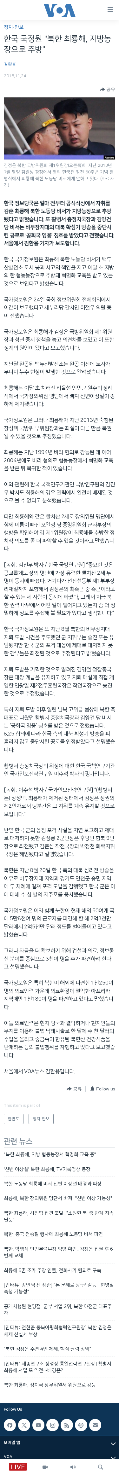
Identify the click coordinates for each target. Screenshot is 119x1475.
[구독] (95, 1425)
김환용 (10, 64)
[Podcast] (81, 1425)
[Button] (107, 89)
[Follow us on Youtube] (38, 1425)
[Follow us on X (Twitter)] (24, 1425)
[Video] (45, 1467)
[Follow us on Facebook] (10, 1425)
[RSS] (67, 1425)
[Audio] (73, 1467)
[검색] (100, 1467)
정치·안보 (13, 27)
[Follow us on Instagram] (52, 1425)
